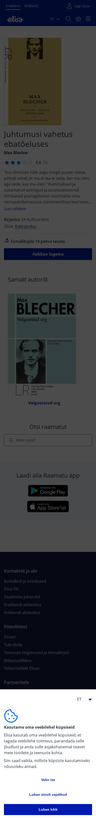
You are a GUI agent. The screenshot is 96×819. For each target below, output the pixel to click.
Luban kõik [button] (48, 809)
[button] (82, 699)
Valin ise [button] (48, 780)
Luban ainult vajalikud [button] (48, 794)
